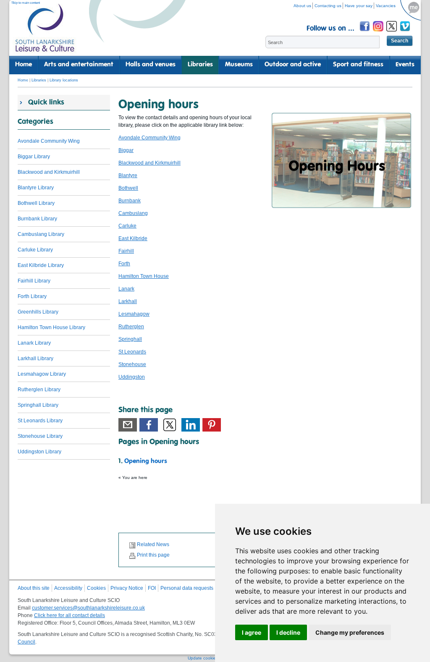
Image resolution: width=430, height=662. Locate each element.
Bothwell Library (36, 203)
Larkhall (127, 301)
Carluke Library (35, 250)
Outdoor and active (293, 64)
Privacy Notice (126, 588)
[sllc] (45, 32)
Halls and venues (151, 64)
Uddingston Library (39, 452)
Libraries (200, 64)
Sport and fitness (358, 64)
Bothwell (128, 188)
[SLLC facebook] (365, 32)
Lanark (126, 289)
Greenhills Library (38, 312)
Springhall (130, 339)
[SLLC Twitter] (392, 32)
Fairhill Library (34, 281)
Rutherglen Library (39, 389)
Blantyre (127, 175)
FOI (152, 588)
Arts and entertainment (78, 64)
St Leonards (132, 352)
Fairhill (126, 251)
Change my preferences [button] (349, 632)
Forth (124, 264)
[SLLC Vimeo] (405, 32)
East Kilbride (132, 238)
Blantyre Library (36, 188)
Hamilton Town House (143, 276)
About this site (34, 588)
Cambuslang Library (41, 234)
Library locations (64, 80)
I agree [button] (251, 632)
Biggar (126, 150)
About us (302, 5)
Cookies (96, 588)
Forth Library (32, 296)
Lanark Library (34, 343)
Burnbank (129, 201)
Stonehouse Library (40, 436)
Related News (153, 544)
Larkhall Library (35, 358)
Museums (239, 64)
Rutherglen (131, 327)
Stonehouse (132, 364)
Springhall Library (38, 405)
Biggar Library (34, 157)
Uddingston (131, 377)
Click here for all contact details (69, 615)
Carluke (127, 226)
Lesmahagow (133, 314)
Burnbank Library (37, 219)
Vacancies (386, 5)
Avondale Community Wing (149, 138)
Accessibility (68, 588)
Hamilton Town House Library (51, 327)
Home (23, 64)
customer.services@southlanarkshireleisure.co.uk (88, 608)
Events (405, 64)
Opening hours (145, 461)
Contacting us (328, 5)
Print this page (153, 555)
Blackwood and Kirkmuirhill (149, 163)
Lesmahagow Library (42, 374)
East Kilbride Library (41, 265)
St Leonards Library (40, 421)
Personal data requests (186, 588)
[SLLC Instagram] (378, 32)
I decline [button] (288, 632)
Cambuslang (133, 213)
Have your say (358, 5)
